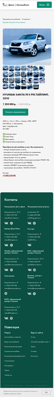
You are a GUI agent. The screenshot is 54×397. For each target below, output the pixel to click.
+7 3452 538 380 (10, 237)
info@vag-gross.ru (34, 218)
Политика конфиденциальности (37, 385)
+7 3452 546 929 (10, 310)
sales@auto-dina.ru (11, 218)
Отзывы (33, 351)
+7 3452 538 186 (10, 285)
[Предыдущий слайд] (7, 47)
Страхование (9, 361)
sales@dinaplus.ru (10, 313)
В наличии (26, 19)
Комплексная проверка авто (14, 356)
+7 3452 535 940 (34, 215)
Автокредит (8, 365)
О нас (33, 337)
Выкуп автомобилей (11, 342)
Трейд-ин (8, 375)
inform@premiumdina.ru (36, 288)
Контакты (34, 356)
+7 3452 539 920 (10, 215)
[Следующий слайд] (46, 47)
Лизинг (7, 370)
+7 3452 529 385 (9, 175)
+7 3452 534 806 (10, 262)
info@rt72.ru (32, 240)
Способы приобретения (39, 342)
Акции (33, 346)
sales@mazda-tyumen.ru (13, 265)
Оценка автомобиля (11, 351)
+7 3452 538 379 (34, 262)
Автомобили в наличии (12, 337)
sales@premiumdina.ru (12, 288)
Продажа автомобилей (11, 19)
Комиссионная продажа (13, 346)
